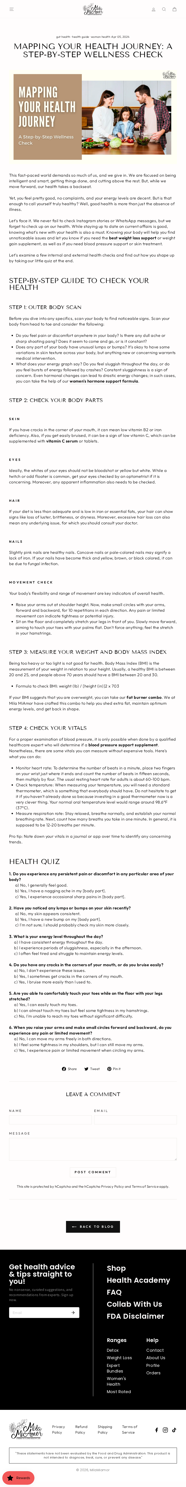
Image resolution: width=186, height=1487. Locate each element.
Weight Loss (119, 1358)
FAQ (114, 1292)
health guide (80, 36)
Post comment (93, 1172)
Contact (155, 1350)
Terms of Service (145, 1186)
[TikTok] (174, 1430)
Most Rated (119, 1391)
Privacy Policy (112, 1186)
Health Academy (138, 1280)
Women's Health (116, 1381)
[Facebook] (156, 1430)
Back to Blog (96, 1227)
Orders (153, 1373)
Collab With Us (134, 1304)
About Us (156, 1358)
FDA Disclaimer (135, 1316)
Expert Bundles (115, 1368)
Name (15, 1111)
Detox (113, 1350)
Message (19, 1133)
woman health (100, 36)
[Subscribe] (73, 1313)
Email (101, 1111)
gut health (63, 36)
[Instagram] (165, 1430)
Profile (152, 1365)
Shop (116, 1268)
